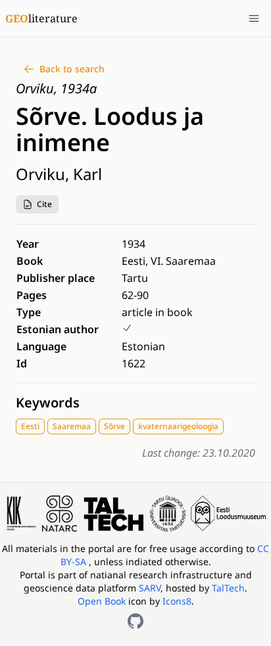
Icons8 (176, 601)
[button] (37, 204)
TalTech (228, 588)
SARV (149, 588)
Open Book (102, 601)
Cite (44, 204)
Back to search (72, 68)
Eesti (30, 426)
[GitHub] (135, 621)
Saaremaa (72, 426)
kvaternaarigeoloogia (178, 426)
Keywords (48, 402)
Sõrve (114, 426)
